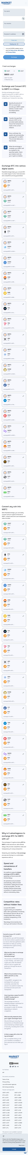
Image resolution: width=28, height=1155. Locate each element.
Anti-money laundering (8, 1087)
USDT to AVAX (6, 1110)
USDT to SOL (5, 1102)
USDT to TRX (17, 1125)
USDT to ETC (17, 1128)
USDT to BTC (5, 1092)
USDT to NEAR (18, 1117)
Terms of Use (13, 50)
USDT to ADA (17, 1100)
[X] (13, 1067)
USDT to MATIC (18, 1107)
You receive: (7, 23)
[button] (17, 44)
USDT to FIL (5, 1128)
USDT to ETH (17, 1092)
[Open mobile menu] (26, 3)
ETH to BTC (5, 1095)
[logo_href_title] (6, 3)
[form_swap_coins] (23, 18)
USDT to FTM (5, 1117)
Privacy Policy (12, 52)
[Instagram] (15, 1067)
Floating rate (13, 44)
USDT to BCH (17, 1115)
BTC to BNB (17, 1095)
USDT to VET (5, 1122)
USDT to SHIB (18, 1105)
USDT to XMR (5, 1115)
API (3, 1072)
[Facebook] (10, 1067)
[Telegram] (17, 1066)
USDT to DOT (5, 1105)
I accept (14, 1149)
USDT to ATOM (18, 1112)
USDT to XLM (17, 1120)
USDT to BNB (17, 1097)
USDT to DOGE (18, 1102)
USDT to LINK (5, 1112)
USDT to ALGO (6, 1120)
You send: (7, 11)
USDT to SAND (18, 1122)
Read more (21, 1145)
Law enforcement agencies (9, 1084)
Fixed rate (14, 40)
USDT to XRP (5, 1100)
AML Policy (21, 50)
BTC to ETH (5, 1097)
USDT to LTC (5, 1107)
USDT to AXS (5, 1125)
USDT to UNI (17, 1110)
